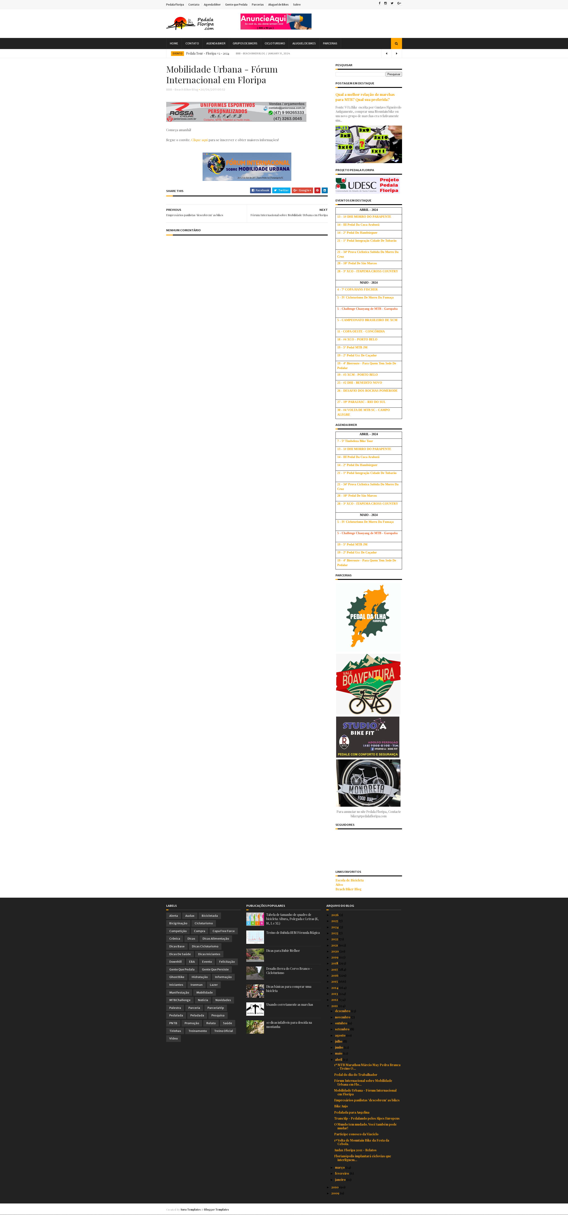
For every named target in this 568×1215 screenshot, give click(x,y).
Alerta (173, 916)
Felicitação (227, 962)
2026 (335, 915)
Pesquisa (218, 1015)
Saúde (227, 1023)
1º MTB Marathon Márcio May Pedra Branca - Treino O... (367, 1067)
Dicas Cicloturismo (205, 946)
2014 (335, 988)
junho (339, 1047)
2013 (335, 994)
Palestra (175, 1008)
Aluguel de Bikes (278, 4)
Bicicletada (210, 916)
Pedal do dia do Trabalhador (355, 1075)
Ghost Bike (176, 977)
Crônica (174, 938)
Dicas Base (177, 946)
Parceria (194, 1008)
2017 (335, 969)
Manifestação (179, 992)
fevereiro (342, 1173)
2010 (335, 1187)
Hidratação (200, 977)
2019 (335, 957)
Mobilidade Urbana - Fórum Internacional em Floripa (365, 1092)
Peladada (197, 1015)
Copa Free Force (224, 931)
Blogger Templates (216, 1209)
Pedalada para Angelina (351, 1112)
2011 (334, 1006)
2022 (335, 939)
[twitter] (392, 3)
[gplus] (399, 3)
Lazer (214, 985)
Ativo (339, 885)
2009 (335, 1193)
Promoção (192, 1023)
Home (174, 43)
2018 (335, 963)
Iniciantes (176, 985)
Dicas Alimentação (216, 938)
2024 (335, 927)
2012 (335, 1000)
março (340, 1167)
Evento (177, 53)
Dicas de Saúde (180, 954)
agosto (340, 1035)
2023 (335, 933)
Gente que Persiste (215, 969)
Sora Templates (191, 1209)
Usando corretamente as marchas (289, 1004)
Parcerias (258, 4)
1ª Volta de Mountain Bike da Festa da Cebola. (361, 1142)
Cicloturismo (275, 43)
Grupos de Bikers (245, 43)
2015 (335, 981)
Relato (211, 1023)
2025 (335, 921)
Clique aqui (200, 140)
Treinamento (197, 1031)
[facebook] (379, 3)
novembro (343, 1017)
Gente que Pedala (236, 4)
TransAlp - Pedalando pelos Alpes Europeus (367, 1118)
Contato (193, 4)
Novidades (223, 1000)
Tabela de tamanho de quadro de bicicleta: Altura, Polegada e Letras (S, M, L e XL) (292, 919)
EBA (192, 962)
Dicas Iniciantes (209, 954)
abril (339, 1059)
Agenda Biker (212, 4)
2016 (335, 975)
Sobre (297, 4)
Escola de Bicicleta (349, 880)
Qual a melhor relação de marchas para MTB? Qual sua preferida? (365, 97)
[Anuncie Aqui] (276, 28)
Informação (223, 977)
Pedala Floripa (175, 4)
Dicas (191, 938)
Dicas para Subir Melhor (283, 950)
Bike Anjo (341, 1106)
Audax (189, 916)
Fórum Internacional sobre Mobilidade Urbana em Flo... (363, 1083)
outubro (341, 1023)
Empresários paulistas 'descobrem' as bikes (367, 1100)
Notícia (203, 1000)
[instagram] (385, 3)
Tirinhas (175, 1031)
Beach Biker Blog (348, 889)
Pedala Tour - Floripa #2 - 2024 (207, 53)
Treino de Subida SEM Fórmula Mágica (293, 933)
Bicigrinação (178, 923)
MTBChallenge (180, 1000)
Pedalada (176, 1015)
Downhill (175, 962)
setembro (342, 1029)
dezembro (343, 1011)
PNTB (173, 1023)
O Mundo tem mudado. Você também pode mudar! (365, 1126)
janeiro (340, 1179)
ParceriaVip (215, 1008)
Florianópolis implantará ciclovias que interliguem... (362, 1158)
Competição (178, 931)
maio (339, 1053)
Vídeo (173, 1038)
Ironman (197, 985)
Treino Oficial (223, 1031)
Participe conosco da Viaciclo (356, 1134)
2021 (335, 945)
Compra (199, 931)
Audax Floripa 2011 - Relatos (355, 1150)
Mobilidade (204, 992)
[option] (284, 53)
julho (339, 1041)
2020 (335, 951)
